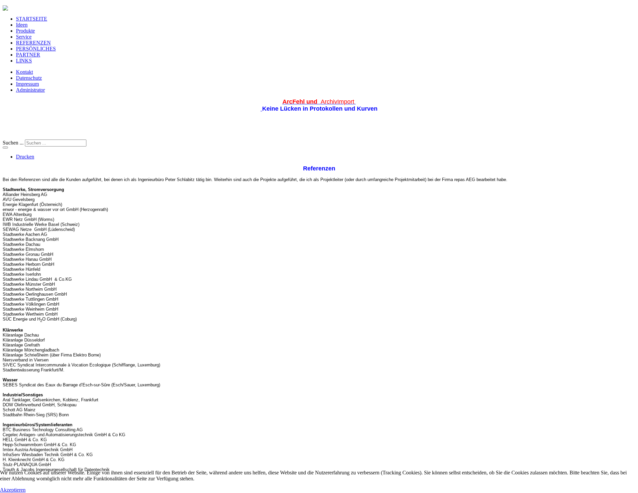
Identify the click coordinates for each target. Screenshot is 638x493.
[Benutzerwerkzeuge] (5, 147)
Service (24, 37)
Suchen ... (13, 143)
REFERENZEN (33, 43)
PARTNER (28, 54)
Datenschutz (29, 78)
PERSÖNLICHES (36, 48)
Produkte (25, 31)
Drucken (25, 156)
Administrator (30, 90)
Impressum (27, 84)
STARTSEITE (31, 19)
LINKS (24, 60)
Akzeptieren (13, 490)
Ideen (22, 25)
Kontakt (24, 72)
